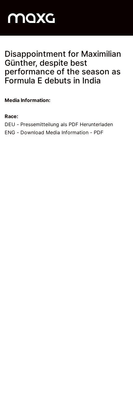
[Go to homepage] (31, 17)
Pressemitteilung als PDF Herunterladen (66, 124)
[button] (124, 18)
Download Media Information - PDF (61, 132)
